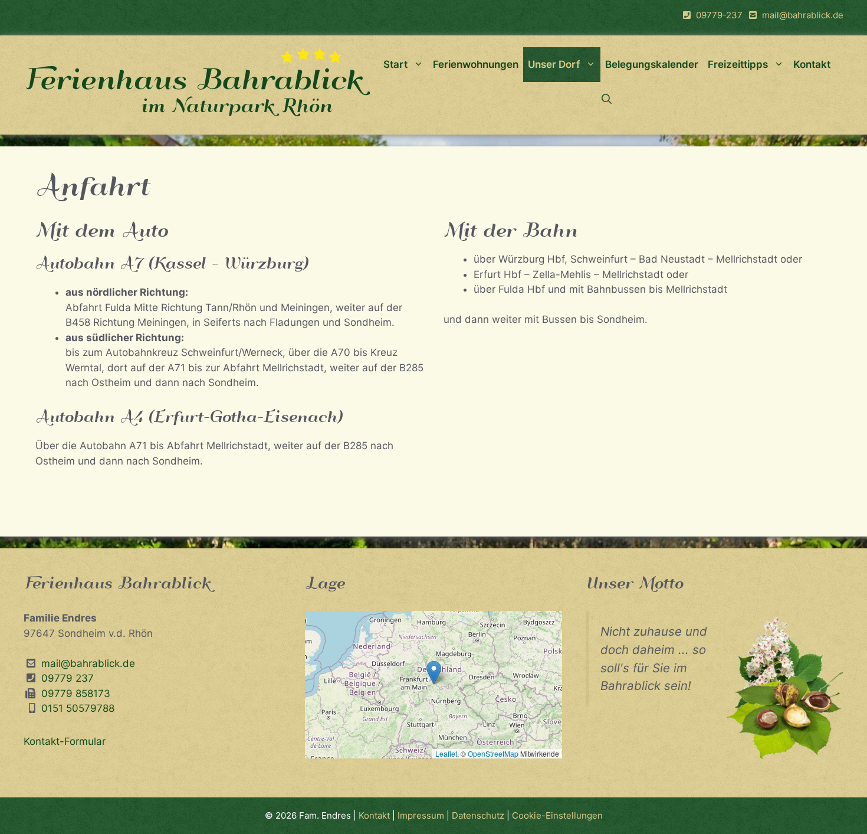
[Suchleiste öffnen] (606, 99)
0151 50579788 (77, 708)
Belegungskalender (651, 64)
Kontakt (811, 64)
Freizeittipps (738, 64)
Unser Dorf (554, 64)
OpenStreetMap (493, 753)
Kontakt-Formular (65, 741)
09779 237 (66, 678)
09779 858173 (74, 693)
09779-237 (719, 15)
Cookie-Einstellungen (557, 815)
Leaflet (446, 753)
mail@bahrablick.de (802, 15)
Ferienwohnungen (475, 64)
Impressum (422, 815)
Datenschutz (478, 815)
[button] (433, 672)
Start (395, 64)
